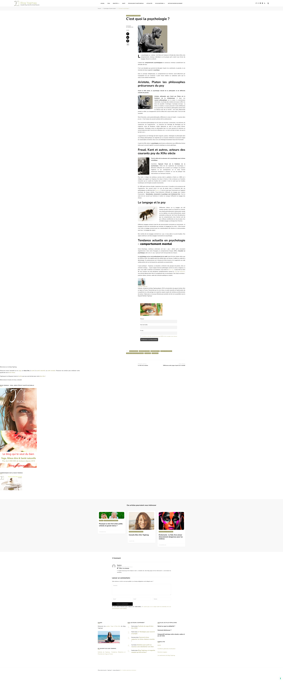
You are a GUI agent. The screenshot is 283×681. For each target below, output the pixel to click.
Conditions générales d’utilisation (166, 649)
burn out (171, 269)
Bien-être (115, 3)
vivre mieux (12, 372)
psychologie (147, 353)
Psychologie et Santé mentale (136, 3)
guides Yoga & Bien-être (113, 626)
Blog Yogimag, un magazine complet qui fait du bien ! (143, 651)
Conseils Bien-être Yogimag (139, 535)
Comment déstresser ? (164, 630)
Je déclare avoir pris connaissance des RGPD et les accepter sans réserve (159, 336)
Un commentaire (131, 27)
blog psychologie (134, 351)
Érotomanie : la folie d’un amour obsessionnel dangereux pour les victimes (171, 537)
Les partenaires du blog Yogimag (166, 655)
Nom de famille (144, 324)
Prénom (142, 319)
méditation (182, 271)
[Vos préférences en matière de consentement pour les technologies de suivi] (280, 678)
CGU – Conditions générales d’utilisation (128, 670)
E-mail (141, 330)
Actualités (149, 3)
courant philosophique (166, 351)
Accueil (102, 3)
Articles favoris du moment (175, 3)
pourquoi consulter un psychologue (135, 353)
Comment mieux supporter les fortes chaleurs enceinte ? (143, 639)
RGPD (159, 645)
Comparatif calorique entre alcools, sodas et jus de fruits (171, 635)
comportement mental (144, 351)
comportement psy (155, 351)
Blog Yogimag (28, 3)
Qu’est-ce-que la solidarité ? (166, 626)
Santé (123, 3)
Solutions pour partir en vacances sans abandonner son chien (142, 646)
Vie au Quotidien (159, 3)
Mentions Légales (162, 652)
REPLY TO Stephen (124, 568)
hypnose (157, 190)
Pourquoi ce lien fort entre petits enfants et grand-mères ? (111, 525)
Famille (101, 520)
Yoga (108, 3)
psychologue (155, 353)
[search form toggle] (268, 3)
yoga (175, 271)
